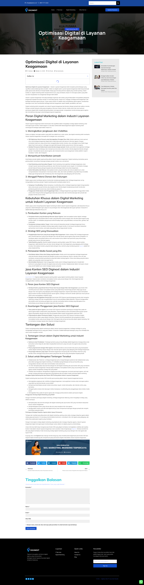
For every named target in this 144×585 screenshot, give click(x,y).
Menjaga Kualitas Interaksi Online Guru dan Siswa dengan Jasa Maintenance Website (108, 77)
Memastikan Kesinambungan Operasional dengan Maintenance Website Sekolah (108, 67)
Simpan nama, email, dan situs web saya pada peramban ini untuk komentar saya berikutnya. (52, 525)
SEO (77, 29)
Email (27, 513)
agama (81, 246)
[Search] (118, 3)
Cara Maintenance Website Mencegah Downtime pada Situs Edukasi (109, 88)
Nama (28, 507)
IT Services (59, 10)
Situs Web (28, 519)
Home (52, 10)
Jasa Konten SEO (30, 277)
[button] (87, 76)
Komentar (29, 487)
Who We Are (82, 10)
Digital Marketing (70, 10)
